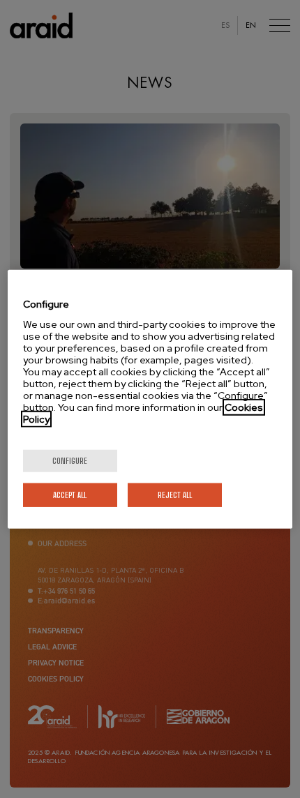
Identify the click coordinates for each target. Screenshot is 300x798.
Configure (69, 460)
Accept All (70, 494)
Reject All (175, 494)
